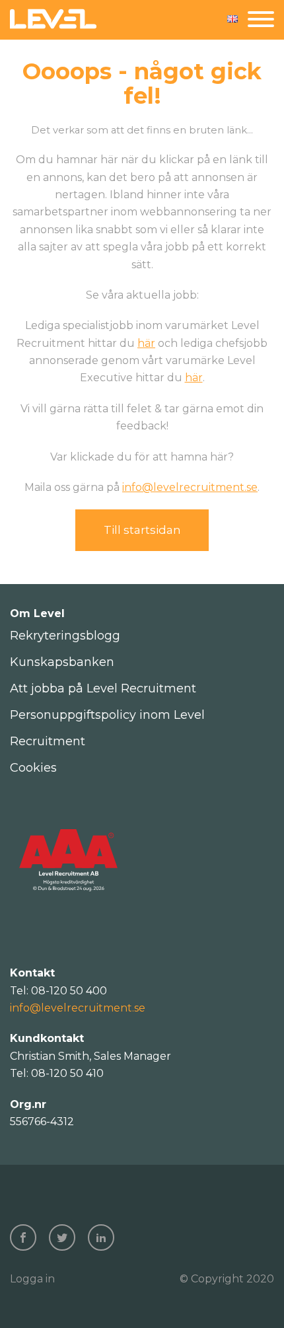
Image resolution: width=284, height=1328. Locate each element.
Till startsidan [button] (142, 529)
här (146, 343)
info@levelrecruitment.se (190, 487)
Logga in (32, 1279)
